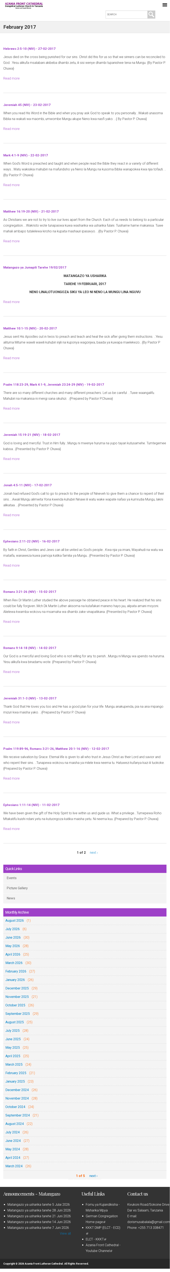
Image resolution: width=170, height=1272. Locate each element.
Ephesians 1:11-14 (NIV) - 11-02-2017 (31, 805)
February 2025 (15, 1073)
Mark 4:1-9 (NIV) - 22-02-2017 (25, 155)
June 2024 (13, 1141)
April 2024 (12, 1158)
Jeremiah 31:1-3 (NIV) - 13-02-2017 (29, 698)
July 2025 (12, 1031)
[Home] (24, 8)
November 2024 (17, 1098)
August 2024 (14, 1124)
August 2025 (14, 1022)
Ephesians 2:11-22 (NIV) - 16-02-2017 (31, 541)
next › (94, 853)
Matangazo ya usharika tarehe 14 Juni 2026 (39, 1222)
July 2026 (12, 929)
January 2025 (15, 1081)
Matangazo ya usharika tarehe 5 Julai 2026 (38, 1205)
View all (65, 1233)
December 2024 (17, 1090)
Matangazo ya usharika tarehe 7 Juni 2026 (38, 1228)
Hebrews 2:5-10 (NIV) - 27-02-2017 (29, 49)
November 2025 (17, 997)
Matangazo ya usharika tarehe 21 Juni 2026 (39, 1216)
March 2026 (14, 963)
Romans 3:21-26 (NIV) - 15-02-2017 (29, 592)
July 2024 (12, 1132)
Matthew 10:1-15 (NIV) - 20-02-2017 (30, 328)
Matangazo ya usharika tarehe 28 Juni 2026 (39, 1210)
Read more (11, 78)
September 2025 (17, 1014)
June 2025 (13, 1039)
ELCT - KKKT (96, 1239)
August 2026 (14, 920)
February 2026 (15, 971)
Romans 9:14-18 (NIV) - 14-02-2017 (29, 648)
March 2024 (14, 1166)
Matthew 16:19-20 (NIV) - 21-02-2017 (31, 211)
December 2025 (17, 988)
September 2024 (17, 1115)
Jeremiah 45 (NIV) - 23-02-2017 (27, 105)
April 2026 (12, 954)
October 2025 (15, 1005)
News (11, 898)
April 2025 (12, 1056)
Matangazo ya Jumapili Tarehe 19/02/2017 (34, 267)
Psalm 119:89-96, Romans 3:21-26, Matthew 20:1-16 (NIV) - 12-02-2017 (56, 749)
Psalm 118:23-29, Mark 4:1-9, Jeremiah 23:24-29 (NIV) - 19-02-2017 (53, 384)
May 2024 (12, 1149)
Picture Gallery (17, 888)
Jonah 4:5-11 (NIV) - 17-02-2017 (27, 485)
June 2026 (13, 937)
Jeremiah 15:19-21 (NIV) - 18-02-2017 (31, 435)
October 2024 (15, 1107)
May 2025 (12, 1048)
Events (12, 878)
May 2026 (12, 946)
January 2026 (15, 980)
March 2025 (14, 1064)
